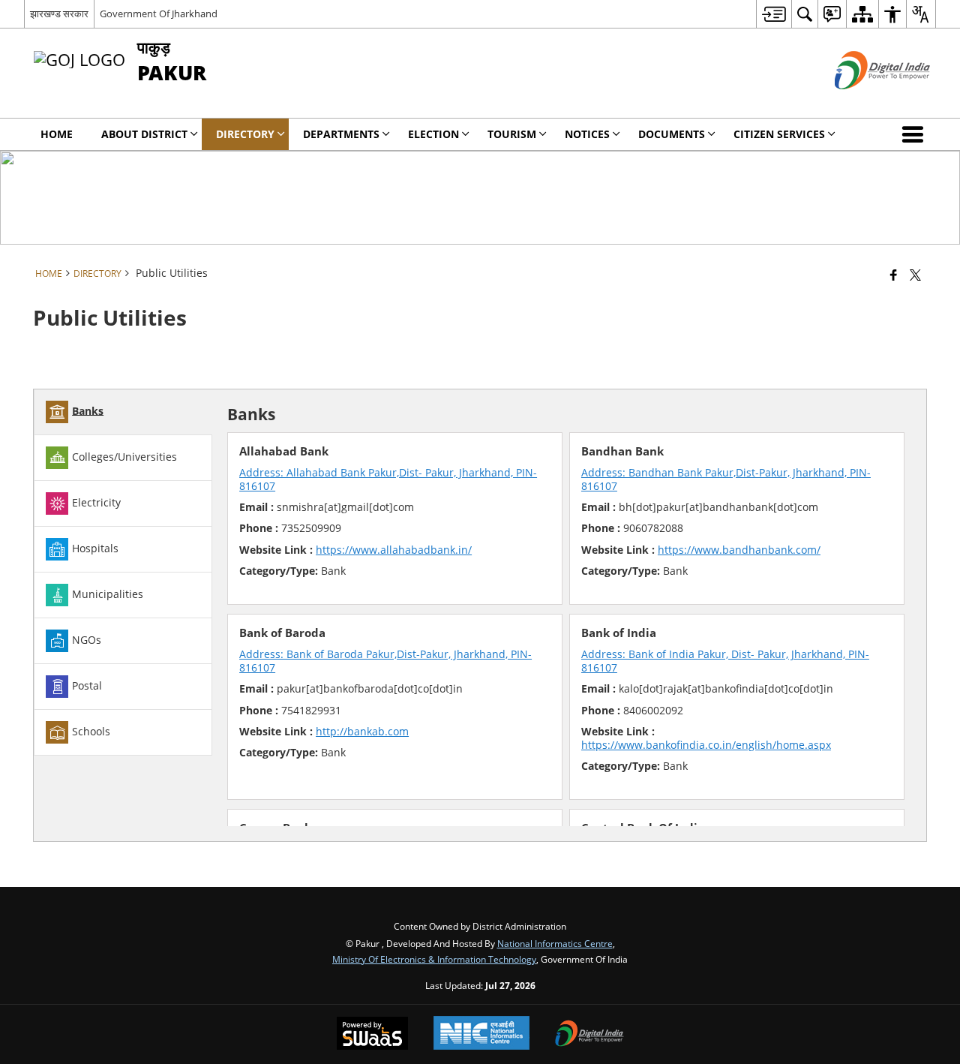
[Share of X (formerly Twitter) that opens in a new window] (915, 275)
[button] (916, 134)
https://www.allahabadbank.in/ (394, 550)
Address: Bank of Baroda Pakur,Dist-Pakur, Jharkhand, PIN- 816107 (385, 661)
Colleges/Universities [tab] (124, 456)
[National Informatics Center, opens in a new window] (481, 1034)
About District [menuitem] (144, 134)
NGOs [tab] (86, 639)
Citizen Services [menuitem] (779, 134)
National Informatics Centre (555, 943)
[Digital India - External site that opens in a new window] (864, 102)
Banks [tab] (88, 410)
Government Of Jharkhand (159, 13)
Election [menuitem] (433, 134)
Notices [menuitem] (587, 134)
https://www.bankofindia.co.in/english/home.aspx (706, 745)
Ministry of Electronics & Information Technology (434, 959)
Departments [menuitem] (341, 134)
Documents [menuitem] (671, 134)
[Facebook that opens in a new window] (893, 275)
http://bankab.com (362, 731)
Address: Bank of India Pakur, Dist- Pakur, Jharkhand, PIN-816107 (725, 661)
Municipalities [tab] (107, 593)
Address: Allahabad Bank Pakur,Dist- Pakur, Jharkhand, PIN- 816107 (388, 479)
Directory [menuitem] (245, 134)
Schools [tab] (91, 730)
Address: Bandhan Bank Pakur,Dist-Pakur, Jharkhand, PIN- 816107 (726, 479)
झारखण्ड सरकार (59, 13)
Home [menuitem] (56, 134)
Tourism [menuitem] (512, 134)
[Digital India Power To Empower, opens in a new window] (589, 1034)
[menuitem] (773, 14)
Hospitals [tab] (95, 547)
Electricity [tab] (96, 501)
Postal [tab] (87, 685)
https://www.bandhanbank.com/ (739, 550)
